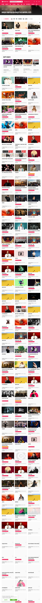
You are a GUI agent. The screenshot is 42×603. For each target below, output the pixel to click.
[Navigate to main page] (5, 1)
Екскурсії (33, 4)
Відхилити (5, 599)
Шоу (24, 4)
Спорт (36, 4)
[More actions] (13, 29)
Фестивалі (14, 4)
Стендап (18, 4)
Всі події (3, 4)
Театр (10, 4)
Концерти (6, 4)
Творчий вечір (28, 4)
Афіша (3, 9)
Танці (21, 4)
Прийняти (13, 599)
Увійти (39, 1)
